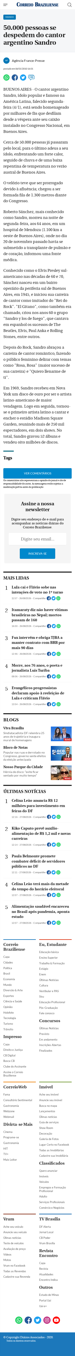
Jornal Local (46, 1232)
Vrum (8, 1219)
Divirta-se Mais (17, 1124)
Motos (7, 1260)
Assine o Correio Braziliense (13, 1073)
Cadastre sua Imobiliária (53, 1155)
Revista (43, 1268)
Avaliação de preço (14, 1249)
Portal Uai (45, 1300)
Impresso (12, 1036)
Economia (9, 979)
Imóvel (46, 1087)
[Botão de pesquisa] (70, 5)
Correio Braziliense (14, 947)
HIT (5, 1148)
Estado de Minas (49, 1294)
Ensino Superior (48, 957)
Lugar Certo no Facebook (54, 1144)
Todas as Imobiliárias (51, 1150)
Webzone (9, 1111)
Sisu (41, 996)
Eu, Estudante (52, 944)
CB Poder (44, 1237)
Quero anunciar (48, 1170)
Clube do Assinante (14, 1066)
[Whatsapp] (6, 79)
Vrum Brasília (47, 1243)
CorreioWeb (15, 1087)
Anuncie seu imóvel (50, 1100)
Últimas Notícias (49, 980)
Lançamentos (47, 1111)
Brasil (6, 973)
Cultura (43, 985)
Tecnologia (9, 1018)
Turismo (8, 1023)
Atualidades (46, 1274)
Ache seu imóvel (49, 1094)
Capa (6, 956)
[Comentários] (31, 79)
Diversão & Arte (13, 990)
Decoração (45, 1133)
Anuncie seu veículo (15, 1232)
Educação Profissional (52, 1002)
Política (7, 968)
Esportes (8, 996)
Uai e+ (43, 1306)
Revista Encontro (48, 1253)
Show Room (46, 1128)
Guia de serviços (49, 1122)
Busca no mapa (48, 1105)
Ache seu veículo (13, 1226)
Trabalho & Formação (52, 963)
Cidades (8, 962)
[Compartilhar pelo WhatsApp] (58, 599)
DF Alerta (45, 1226)
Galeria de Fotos (49, 1139)
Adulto (43, 1196)
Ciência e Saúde (12, 1001)
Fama (6, 1094)
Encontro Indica (48, 1279)
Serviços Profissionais (52, 1202)
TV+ (6, 1154)
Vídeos (7, 1254)
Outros (46, 1287)
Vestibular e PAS (49, 991)
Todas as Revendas (14, 1271)
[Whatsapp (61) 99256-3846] (18, 1320)
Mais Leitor (10, 1159)
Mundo (7, 984)
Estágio (43, 968)
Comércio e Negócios (51, 1207)
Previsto (44, 1034)
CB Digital (9, 1055)
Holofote (8, 1012)
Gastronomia (11, 1105)
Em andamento (48, 1039)
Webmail (8, 1116)
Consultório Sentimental (17, 1100)
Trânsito (8, 1029)
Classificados (52, 1163)
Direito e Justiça (13, 1049)
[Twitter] (23, 79)
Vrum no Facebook (14, 1265)
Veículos (44, 1181)
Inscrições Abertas (50, 1045)
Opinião (7, 1007)
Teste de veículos (13, 1243)
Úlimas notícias (48, 1116)
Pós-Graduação (48, 1007)
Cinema (7, 1132)
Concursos (49, 1020)
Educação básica (49, 952)
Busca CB (9, 1060)
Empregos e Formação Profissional (52, 1189)
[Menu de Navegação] (6, 5)
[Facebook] (15, 79)
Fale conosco (46, 1013)
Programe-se (11, 1137)
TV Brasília (49, 1219)
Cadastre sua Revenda (16, 1276)
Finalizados (45, 1050)
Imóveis (44, 1176)
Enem (42, 974)
